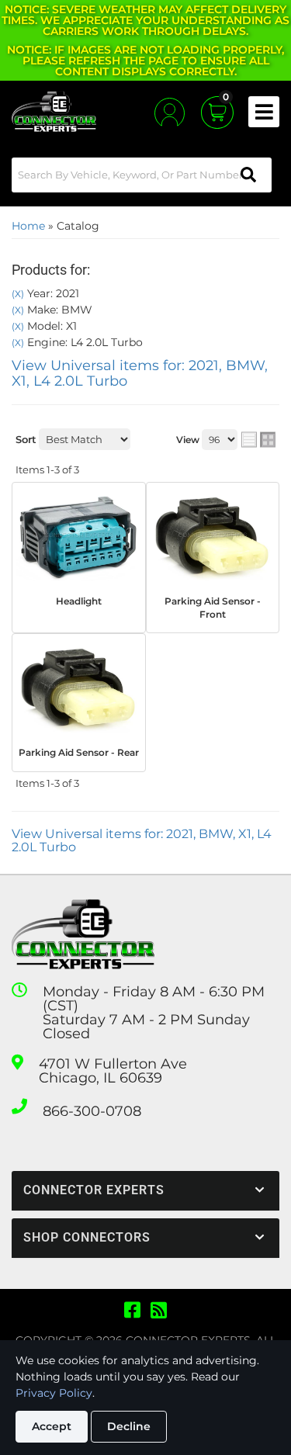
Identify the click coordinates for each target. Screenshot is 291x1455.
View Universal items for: (140, 373)
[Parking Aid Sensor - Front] (213, 537)
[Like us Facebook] (132, 1311)
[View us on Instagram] (159, 1311)
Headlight (79, 601)
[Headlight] (78, 537)
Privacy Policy (54, 1393)
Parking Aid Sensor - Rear (79, 752)
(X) (18, 294)
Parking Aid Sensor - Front (213, 607)
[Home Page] (83, 935)
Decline (129, 1426)
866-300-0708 (92, 1111)
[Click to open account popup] (170, 112)
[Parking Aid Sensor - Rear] (78, 688)
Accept (51, 1426)
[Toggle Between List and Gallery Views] (258, 439)
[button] (142, 175)
